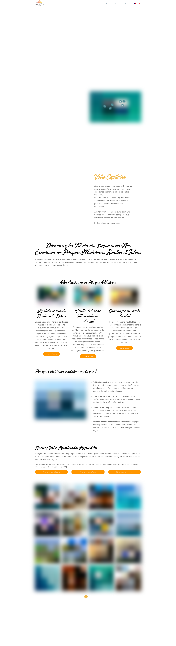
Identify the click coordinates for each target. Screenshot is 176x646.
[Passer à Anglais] (139, 3)
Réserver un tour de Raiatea (51, 472)
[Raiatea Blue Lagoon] (39, 5)
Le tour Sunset (124, 348)
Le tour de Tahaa (88, 356)
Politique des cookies (119, 631)
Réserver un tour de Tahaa (88, 472)
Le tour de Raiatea (51, 354)
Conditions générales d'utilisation (72, 631)
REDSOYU (38, 633)
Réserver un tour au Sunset (124, 472)
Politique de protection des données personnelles (98, 631)
